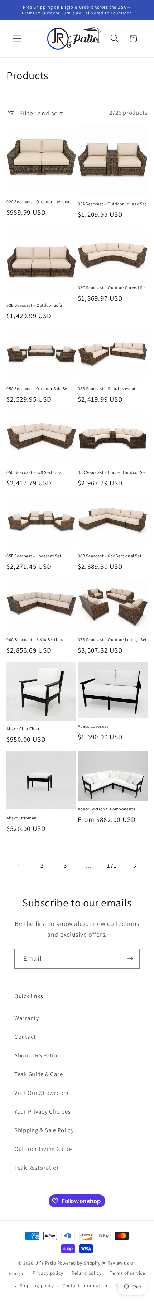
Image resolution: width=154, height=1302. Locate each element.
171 (111, 865)
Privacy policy (48, 1273)
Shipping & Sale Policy (44, 1130)
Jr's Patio (46, 1263)
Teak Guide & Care (38, 1074)
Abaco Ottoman (21, 818)
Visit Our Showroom (41, 1093)
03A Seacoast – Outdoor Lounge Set (112, 203)
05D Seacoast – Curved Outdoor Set (112, 472)
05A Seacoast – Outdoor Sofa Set (37, 388)
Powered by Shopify (79, 1263)
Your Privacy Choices (42, 1111)
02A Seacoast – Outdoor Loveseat (38, 201)
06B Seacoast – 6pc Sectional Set (109, 555)
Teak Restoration (37, 1167)
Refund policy (87, 1273)
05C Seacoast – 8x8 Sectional (34, 472)
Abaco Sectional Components (106, 809)
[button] (17, 38)
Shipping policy (37, 1286)
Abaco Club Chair (23, 728)
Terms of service (127, 1273)
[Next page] (135, 866)
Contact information (84, 1286)
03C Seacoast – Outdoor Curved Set (112, 287)
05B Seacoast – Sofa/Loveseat (107, 388)
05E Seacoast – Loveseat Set (33, 555)
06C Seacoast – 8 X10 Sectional (36, 639)
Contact (25, 1037)
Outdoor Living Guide (43, 1149)
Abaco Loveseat (93, 726)
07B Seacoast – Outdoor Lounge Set (112, 639)
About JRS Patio (35, 1055)
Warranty (26, 1018)
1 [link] (19, 866)
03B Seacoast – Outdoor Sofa (34, 305)
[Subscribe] (129, 959)
